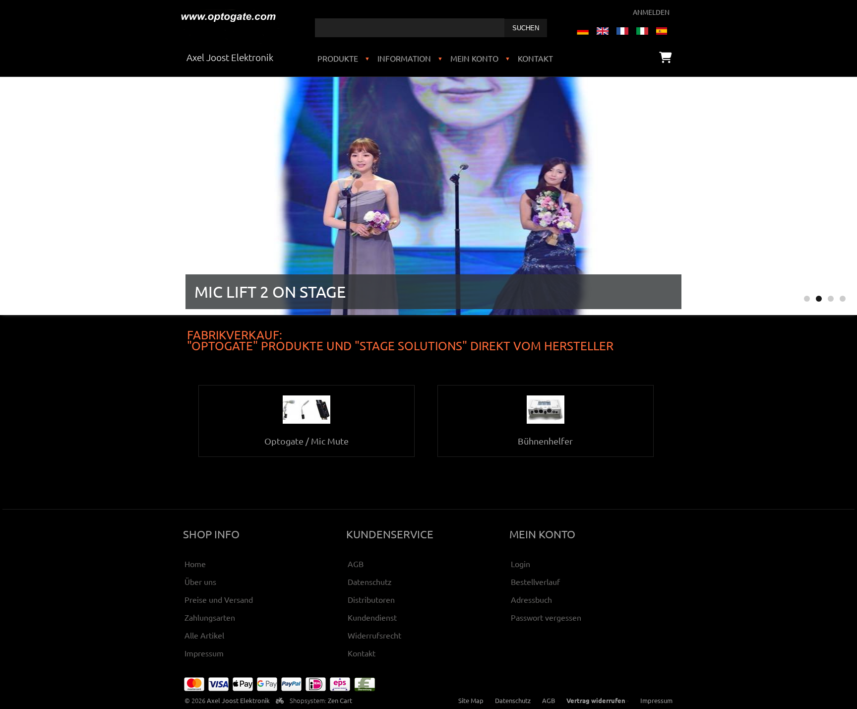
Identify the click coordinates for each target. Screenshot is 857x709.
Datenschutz (370, 581)
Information (404, 58)
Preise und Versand (218, 599)
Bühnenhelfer (545, 441)
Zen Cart (340, 700)
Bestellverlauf (535, 581)
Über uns (200, 581)
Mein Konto (474, 58)
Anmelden (651, 11)
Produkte (337, 58)
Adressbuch (531, 599)
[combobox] (409, 27)
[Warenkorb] (665, 57)
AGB (356, 564)
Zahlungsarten (209, 617)
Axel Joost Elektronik (238, 700)
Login (520, 564)
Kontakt (535, 58)
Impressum (204, 653)
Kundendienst (372, 617)
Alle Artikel (204, 635)
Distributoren (371, 599)
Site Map (471, 700)
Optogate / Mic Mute (306, 441)
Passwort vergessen (546, 617)
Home (195, 564)
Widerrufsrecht (374, 635)
